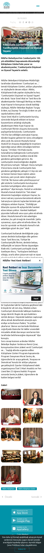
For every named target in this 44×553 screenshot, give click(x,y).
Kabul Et (22, 549)
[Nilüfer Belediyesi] (6, 6)
